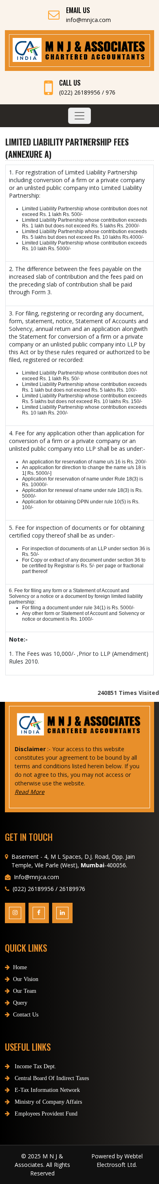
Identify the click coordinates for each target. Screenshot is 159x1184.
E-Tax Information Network (46, 1090)
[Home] (79, 50)
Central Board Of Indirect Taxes (51, 1078)
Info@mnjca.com (36, 877)
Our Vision (25, 979)
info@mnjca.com (88, 20)
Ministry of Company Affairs (47, 1102)
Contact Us (25, 1015)
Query (20, 1003)
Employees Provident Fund (45, 1114)
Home (20, 967)
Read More (29, 792)
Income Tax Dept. (34, 1066)
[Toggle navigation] (79, 116)
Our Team (24, 991)
